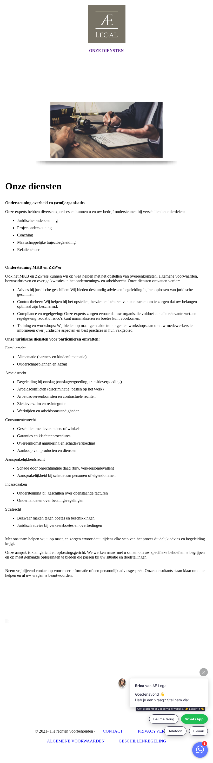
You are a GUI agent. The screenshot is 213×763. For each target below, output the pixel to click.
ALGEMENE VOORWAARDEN (76, 741)
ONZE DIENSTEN (106, 50)
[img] (106, 24)
